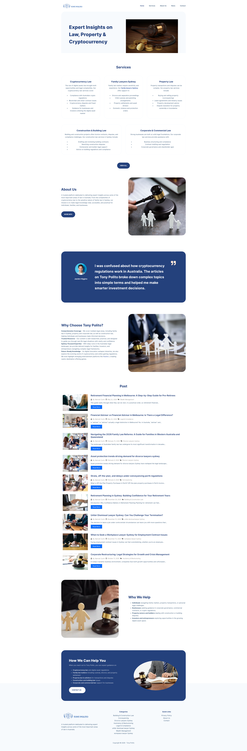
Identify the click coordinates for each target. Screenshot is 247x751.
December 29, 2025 (114, 499)
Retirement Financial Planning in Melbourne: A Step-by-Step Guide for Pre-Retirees (133, 395)
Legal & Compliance (126, 419)
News (173, 6)
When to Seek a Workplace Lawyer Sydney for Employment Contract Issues (129, 535)
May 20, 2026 (112, 419)
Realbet (106, 356)
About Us (163, 6)
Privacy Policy (166, 715)
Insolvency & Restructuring (131, 558)
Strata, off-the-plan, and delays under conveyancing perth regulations (126, 476)
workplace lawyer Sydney (132, 539)
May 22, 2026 (112, 399)
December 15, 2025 (114, 519)
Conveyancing (127, 480)
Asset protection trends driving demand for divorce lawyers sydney (125, 456)
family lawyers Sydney (129, 88)
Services (152, 6)
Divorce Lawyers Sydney (131, 441)
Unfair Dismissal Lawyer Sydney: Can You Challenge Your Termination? (127, 515)
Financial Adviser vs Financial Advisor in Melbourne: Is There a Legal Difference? (132, 415)
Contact (183, 6)
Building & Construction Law (133, 499)
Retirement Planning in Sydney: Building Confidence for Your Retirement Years (130, 495)
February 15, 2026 (114, 441)
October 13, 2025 (113, 558)
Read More (96, 407)
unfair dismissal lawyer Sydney (134, 519)
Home (142, 6)
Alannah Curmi (100, 399)
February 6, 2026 (113, 460)
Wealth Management (127, 399)
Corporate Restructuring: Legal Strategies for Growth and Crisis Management (130, 554)
